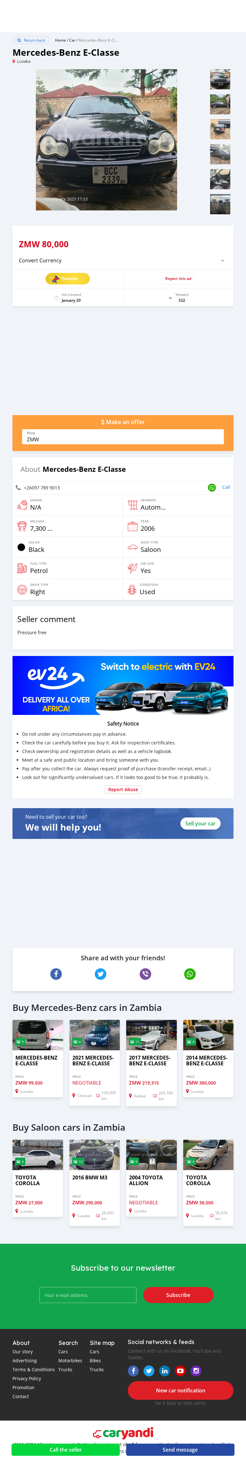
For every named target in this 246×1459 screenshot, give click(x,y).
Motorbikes (70, 1360)
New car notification (180, 1390)
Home (60, 40)
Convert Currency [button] (40, 260)
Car (72, 40)
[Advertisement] (123, 364)
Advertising (24, 1360)
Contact (20, 1396)
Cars (63, 1351)
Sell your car (200, 823)
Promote (70, 278)
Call (226, 487)
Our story (22, 1351)
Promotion (23, 1387)
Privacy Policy (26, 1378)
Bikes (95, 1360)
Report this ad (178, 278)
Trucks (65, 1369)
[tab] (123, 260)
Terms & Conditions (33, 1369)
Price (31, 433)
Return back (34, 40)
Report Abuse (123, 789)
